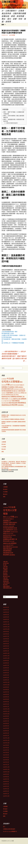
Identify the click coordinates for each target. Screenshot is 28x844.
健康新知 (18, 463)
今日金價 (10, 379)
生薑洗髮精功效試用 (17, 393)
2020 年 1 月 (6, 793)
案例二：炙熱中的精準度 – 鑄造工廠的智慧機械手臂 (13, 116)
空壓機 (9, 470)
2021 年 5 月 (6, 755)
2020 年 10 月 (6, 772)
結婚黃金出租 (14, 396)
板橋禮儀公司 (5, 387)
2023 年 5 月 (6, 697)
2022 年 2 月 (6, 733)
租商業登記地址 (10, 394)
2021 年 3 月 (6, 759)
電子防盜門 (9, 400)
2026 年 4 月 (6, 617)
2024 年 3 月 (6, 675)
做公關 (4, 565)
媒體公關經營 (6, 586)
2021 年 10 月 (6, 742)
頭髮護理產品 (22, 403)
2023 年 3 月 (6, 701)
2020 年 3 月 (6, 788)
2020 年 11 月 (6, 769)
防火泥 (3, 400)
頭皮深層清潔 (16, 401)
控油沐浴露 (16, 385)
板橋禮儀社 (20, 387)
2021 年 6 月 (6, 752)
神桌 (25, 393)
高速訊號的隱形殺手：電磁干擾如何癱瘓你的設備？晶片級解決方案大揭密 (14, 358)
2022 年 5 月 (6, 726)
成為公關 (5, 571)
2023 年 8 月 (6, 689)
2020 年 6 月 (6, 781)
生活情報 (13, 35)
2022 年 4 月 (6, 728)
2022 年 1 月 (6, 735)
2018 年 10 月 (6, 796)
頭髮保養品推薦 (13, 403)
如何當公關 (6, 563)
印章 (8, 385)
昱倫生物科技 (11, 461)
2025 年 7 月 (6, 636)
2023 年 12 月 (6, 682)
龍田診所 (18, 461)
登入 (4, 826)
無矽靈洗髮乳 (16, 389)
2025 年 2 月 (6, 648)
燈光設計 (4, 444)
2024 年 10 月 (6, 658)
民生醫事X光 (5, 461)
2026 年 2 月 (6, 619)
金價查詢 (23, 399)
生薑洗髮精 (9, 393)
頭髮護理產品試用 (7, 405)
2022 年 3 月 (6, 730)
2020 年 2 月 (6, 791)
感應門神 (11, 385)
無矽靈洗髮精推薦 (7, 391)
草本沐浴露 (10, 399)
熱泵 (16, 391)
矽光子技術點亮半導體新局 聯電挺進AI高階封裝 (13, 419)
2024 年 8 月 (6, 663)
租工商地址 (16, 394)
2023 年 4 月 (6, 699)
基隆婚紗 (21, 466)
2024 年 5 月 (6, 670)
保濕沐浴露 (4, 385)
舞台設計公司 (6, 576)
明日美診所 (13, 463)
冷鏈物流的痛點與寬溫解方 (12, 123)
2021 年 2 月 (6, 762)
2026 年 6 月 (6, 612)
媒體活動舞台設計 (7, 588)
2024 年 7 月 (6, 665)
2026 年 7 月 (6, 609)
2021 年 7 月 (6, 750)
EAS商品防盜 (4, 378)
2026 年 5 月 (6, 614)
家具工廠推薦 (5, 466)
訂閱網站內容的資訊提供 (9, 829)
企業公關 (5, 566)
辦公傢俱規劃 (16, 466)
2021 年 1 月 (6, 764)
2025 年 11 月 (6, 626)
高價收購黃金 (21, 405)
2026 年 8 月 (6, 607)
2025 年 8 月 (6, 634)
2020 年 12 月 (6, 767)
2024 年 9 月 (6, 660)
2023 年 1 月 (6, 706)
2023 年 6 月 (6, 694)
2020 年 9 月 (6, 774)
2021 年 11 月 (6, 740)
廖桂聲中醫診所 (5, 463)
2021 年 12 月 (6, 738)
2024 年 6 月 (6, 668)
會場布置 (5, 574)
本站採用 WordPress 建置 (8, 841)
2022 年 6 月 (6, 723)
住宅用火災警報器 (11, 381)
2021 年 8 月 (6, 747)
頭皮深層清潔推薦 (5, 403)
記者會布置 (6, 579)
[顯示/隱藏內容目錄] (23, 109)
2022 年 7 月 (6, 721)
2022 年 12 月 (6, 709)
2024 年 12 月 (6, 653)
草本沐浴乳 (5, 399)
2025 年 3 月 (6, 646)
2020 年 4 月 (6, 786)
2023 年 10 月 (6, 684)
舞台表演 (5, 584)
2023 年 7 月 (6, 692)
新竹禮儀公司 (21, 385)
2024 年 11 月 (6, 655)
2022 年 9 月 (6, 716)
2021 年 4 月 (6, 757)
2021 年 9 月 (6, 745)
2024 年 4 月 (6, 672)
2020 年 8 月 (6, 776)
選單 (3, 24)
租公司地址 (4, 394)
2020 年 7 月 (6, 779)
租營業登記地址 (6, 396)
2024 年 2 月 (6, 677)
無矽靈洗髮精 (22, 389)
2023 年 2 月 (6, 704)
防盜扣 (5, 400)
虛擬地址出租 (16, 399)
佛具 (21, 382)
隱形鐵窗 (10, 466)
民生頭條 (4, 389)
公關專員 (5, 570)
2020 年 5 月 (6, 784)
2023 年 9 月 (6, 687)
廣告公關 (5, 568)
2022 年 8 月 (6, 718)
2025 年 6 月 (6, 638)
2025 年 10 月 (6, 629)
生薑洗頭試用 (21, 391)
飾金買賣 (14, 405)
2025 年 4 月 (6, 643)
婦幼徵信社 (23, 461)
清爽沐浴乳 (10, 389)
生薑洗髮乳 (4, 393)
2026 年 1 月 (6, 622)
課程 (3, 451)
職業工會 (21, 396)
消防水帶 (6, 468)
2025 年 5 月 (6, 641)
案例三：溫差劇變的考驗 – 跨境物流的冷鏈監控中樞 (13, 120)
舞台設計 (4, 449)
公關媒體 (4, 442)
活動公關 (5, 561)
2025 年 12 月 (6, 624)
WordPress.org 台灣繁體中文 (10, 831)
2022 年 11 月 (6, 711)
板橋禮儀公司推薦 (13, 387)
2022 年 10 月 (6, 713)
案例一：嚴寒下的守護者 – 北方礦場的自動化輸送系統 (13, 113)
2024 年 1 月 (6, 680)
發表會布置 (6, 581)
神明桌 (22, 393)
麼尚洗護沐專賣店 (7, 465)
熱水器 (13, 391)
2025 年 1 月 (6, 651)
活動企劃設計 (6, 583)
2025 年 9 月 (6, 631)
